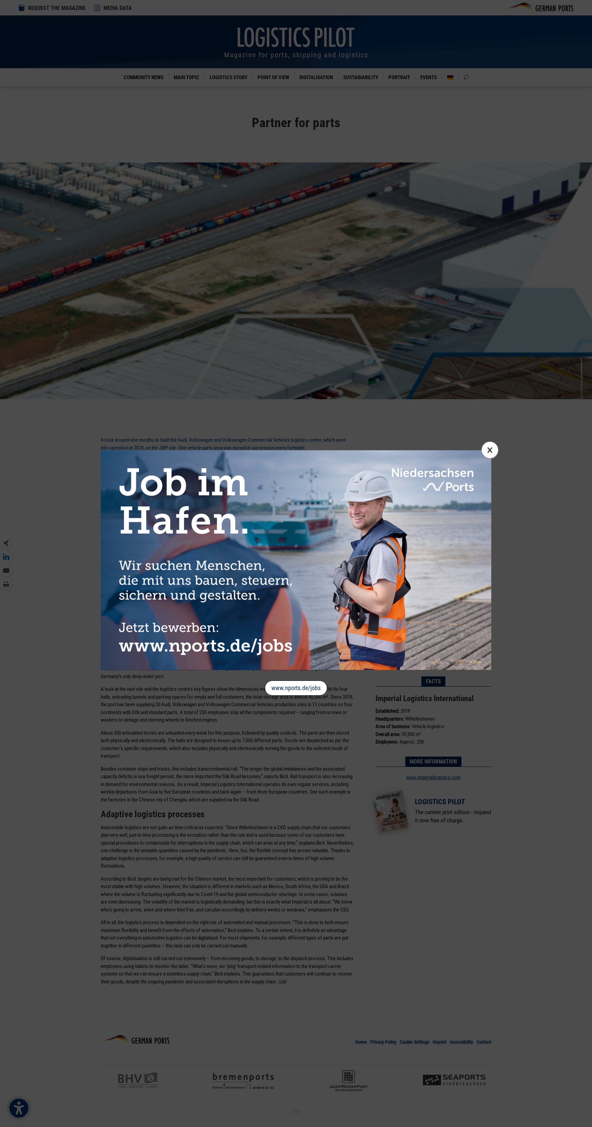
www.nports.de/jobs (296, 687)
